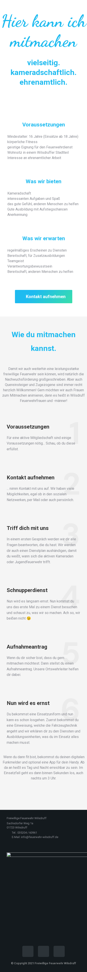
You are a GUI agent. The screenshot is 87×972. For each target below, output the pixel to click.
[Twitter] (59, 951)
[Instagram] (43, 951)
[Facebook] (27, 951)
